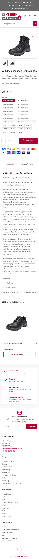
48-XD (20, 132)
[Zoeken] (35, 23)
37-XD (33, 122)
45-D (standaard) (8, 118)
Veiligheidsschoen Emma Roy (13, 343)
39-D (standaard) (8, 108)
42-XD (5, 129)
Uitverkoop (5, 481)
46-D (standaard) (23, 118)
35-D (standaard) (8, 101)
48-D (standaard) (23, 122)
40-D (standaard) (23, 108)
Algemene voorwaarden (10, 538)
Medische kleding (8, 461)
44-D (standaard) (23, 115)
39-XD (13, 125)
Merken (4, 478)
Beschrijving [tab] (10, 164)
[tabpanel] (19, 233)
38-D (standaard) (23, 104)
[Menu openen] (35, 16)
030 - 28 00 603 (9, 451)
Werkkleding (6, 472)
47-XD (13, 132)
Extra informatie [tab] (27, 164)
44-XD (20, 129)
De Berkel (5, 497)
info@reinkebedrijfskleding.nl (12, 448)
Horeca (4, 464)
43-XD (13, 129)
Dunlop (4, 514)
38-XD (5, 125)
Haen (3, 511)
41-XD (28, 125)
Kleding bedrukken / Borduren (12, 483)
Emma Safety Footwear (10, 502)
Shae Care (5, 508)
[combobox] (19, 23)
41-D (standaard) (8, 111)
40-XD (20, 125)
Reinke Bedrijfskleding (21, 556)
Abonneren (31, 427)
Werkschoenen (7, 467)
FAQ (3, 535)
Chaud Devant (6, 494)
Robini (4, 505)
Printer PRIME (6, 516)
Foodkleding (6, 470)
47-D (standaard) (8, 122)
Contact (4, 527)
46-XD (5, 132)
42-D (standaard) (23, 111)
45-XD (28, 129)
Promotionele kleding (9, 475)
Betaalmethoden (7, 532)
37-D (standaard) (8, 104)
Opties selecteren (17, 355)
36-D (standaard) (23, 101)
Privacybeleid (6, 541)
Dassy (4, 500)
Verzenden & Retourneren (10, 530)
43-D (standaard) (8, 115)
